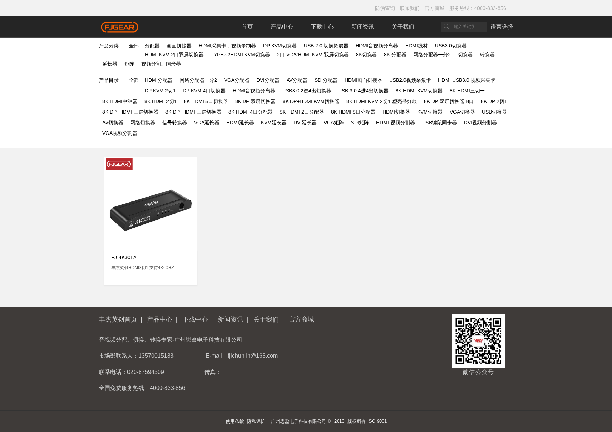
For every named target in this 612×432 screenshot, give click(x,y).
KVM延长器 (274, 122)
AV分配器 (297, 80)
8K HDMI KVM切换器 (419, 90)
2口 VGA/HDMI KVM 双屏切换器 (313, 54)
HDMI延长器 (240, 122)
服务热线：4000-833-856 (477, 8)
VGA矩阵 (334, 122)
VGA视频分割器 (119, 133)
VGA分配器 (236, 80)
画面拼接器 (179, 45)
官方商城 (434, 8)
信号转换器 (174, 122)
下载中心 (322, 27)
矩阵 (129, 63)
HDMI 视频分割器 (395, 122)
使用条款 (235, 421)
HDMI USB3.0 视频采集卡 (466, 80)
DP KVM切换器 (280, 45)
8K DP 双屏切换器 (255, 101)
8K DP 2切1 (494, 101)
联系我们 (410, 8)
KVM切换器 (430, 111)
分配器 (152, 45)
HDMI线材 (416, 45)
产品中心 (282, 27)
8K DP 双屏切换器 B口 (449, 101)
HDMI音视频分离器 (377, 45)
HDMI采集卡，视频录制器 (227, 45)
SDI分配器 (326, 80)
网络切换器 (142, 122)
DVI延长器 (305, 122)
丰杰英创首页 (118, 319)
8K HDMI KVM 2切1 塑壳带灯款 (381, 101)
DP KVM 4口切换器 (204, 90)
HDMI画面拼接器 (363, 80)
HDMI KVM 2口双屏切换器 (174, 54)
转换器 (487, 54)
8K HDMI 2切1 (160, 101)
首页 (247, 27)
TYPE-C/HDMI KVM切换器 (240, 54)
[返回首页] (120, 31)
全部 (134, 46)
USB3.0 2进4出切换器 (306, 90)
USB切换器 (494, 111)
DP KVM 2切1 (160, 90)
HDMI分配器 (158, 80)
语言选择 (502, 27)
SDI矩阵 (360, 122)
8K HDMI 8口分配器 (353, 111)
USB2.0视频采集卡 (410, 80)
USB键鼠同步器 (439, 122)
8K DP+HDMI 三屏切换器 (130, 111)
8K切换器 (366, 54)
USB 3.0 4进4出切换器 (363, 90)
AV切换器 (112, 122)
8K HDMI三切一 (467, 90)
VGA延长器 (206, 122)
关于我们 (403, 27)
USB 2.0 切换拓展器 (326, 45)
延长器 (109, 63)
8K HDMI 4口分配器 (250, 111)
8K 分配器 (395, 54)
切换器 (465, 54)
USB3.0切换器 (451, 45)
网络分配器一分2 (432, 54)
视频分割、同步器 (161, 63)
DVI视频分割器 (480, 122)
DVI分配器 (267, 80)
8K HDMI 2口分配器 (302, 111)
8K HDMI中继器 (119, 101)
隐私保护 (256, 421)
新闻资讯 (362, 27)
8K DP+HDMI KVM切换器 (311, 101)
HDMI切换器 (396, 111)
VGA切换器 (462, 111)
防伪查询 (385, 8)
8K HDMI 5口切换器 (206, 101)
